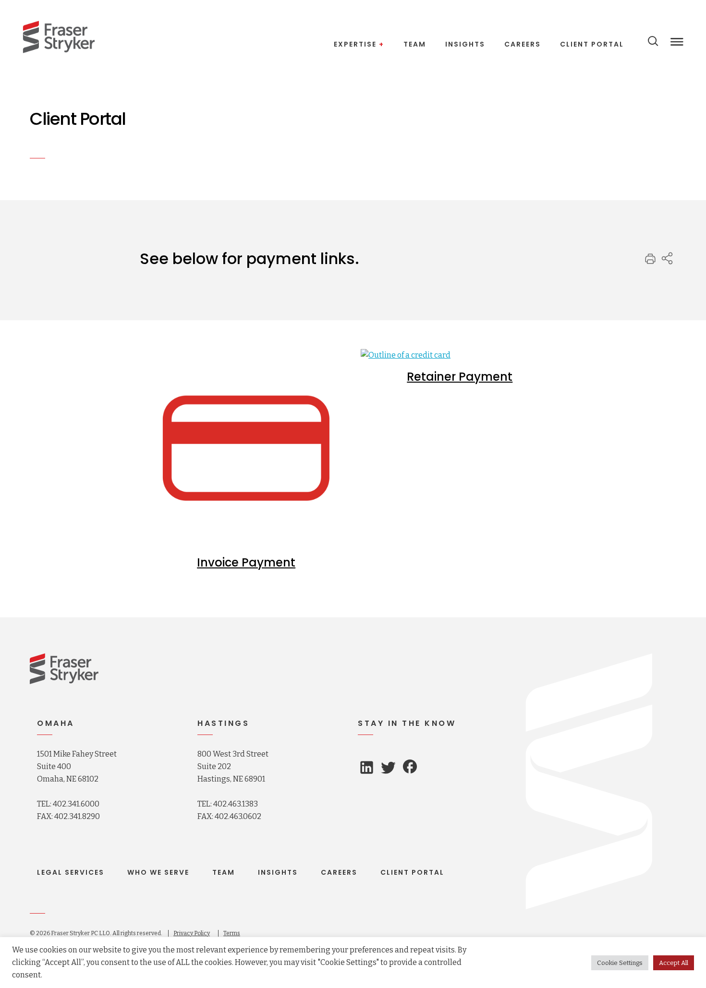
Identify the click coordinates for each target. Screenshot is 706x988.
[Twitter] (388, 770)
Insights (278, 872)
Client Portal (412, 872)
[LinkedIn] (367, 770)
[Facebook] (410, 768)
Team (223, 872)
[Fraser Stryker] (59, 37)
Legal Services (70, 872)
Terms (231, 933)
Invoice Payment (246, 562)
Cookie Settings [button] (620, 962)
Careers (339, 872)
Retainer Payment (459, 377)
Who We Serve (158, 872)
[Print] (650, 262)
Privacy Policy (191, 933)
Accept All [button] (673, 962)
